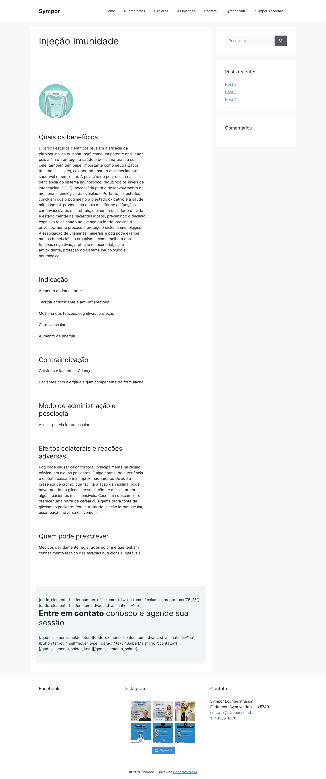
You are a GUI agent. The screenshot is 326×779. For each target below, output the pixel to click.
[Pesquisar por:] (250, 41)
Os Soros (161, 11)
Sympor (49, 11)
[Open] (141, 711)
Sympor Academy (269, 11)
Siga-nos (166, 750)
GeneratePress (185, 772)
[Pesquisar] (281, 41)
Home (110, 11)
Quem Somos (134, 11)
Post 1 (230, 99)
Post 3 (231, 84)
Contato (210, 11)
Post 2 (230, 92)
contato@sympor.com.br (232, 712)
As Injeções (186, 11)
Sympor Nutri (236, 11)
